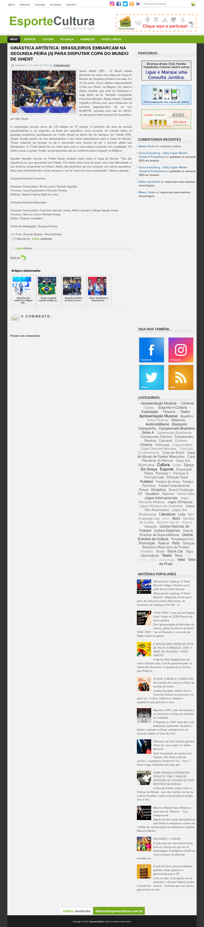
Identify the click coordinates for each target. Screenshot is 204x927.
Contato (71, 5)
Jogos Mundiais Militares (164, 500)
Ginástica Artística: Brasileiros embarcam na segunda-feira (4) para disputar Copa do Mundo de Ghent (69, 53)
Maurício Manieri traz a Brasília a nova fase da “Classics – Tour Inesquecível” (172, 811)
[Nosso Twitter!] (152, 389)
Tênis (179, 555)
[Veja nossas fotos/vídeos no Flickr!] (138, 5)
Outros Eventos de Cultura (165, 536)
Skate (160, 551)
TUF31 (142, 560)
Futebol (146, 481)
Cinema (146, 444)
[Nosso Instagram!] (181, 362)
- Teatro (184, 411)
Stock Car (175, 551)
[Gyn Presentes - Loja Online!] (166, 128)
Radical (163, 542)
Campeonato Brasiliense (174, 432)
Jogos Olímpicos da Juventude (161, 506)
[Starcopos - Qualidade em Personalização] (166, 104)
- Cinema (186, 403)
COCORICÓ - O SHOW (166, 839)
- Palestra (168, 411)
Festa (148, 472)
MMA (166, 518)
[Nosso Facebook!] (152, 362)
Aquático (186, 415)
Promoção (87, 39)
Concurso (162, 444)
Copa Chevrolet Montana (158, 448)
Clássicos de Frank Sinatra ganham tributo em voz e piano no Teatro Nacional (173, 745)
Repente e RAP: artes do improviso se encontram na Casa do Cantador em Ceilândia (173, 713)
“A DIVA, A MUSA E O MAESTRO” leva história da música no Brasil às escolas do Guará (173, 682)
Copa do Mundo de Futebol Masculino (166, 454)
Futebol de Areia (168, 481)
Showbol (147, 551)
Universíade (167, 560)
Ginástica (158, 489)
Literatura (167, 513)
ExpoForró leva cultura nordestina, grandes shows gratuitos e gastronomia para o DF (173, 870)
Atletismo (178, 419)
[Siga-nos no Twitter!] (125, 5)
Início (11, 5)
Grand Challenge (181, 489)
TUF (188, 555)
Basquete (179, 423)
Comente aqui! (62, 65)
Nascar (187, 522)
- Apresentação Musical (157, 403)
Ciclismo (181, 440)
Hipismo (168, 493)
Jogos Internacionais (161, 497)
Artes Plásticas (158, 420)
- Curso (148, 407)
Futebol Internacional (174, 485)
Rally (176, 542)
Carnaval (165, 440)
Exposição (184, 468)
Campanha (147, 428)
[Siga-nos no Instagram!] (112, 5)
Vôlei (181, 559)
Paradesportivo (182, 538)
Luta (181, 513)
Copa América (182, 444)
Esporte (25, 5)
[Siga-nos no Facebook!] (119, 5)
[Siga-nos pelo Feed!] (132, 5)
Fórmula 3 (180, 472)
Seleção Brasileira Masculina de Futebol (168, 544)
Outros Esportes (167, 530)
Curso (177, 465)
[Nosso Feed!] (181, 389)
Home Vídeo (186, 493)
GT (140, 493)
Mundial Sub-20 (168, 522)
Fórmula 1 (163, 472)
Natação (150, 526)
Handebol (152, 493)
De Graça (55, 5)
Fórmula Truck (177, 476)
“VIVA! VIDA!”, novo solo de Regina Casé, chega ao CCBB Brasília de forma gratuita (173, 616)
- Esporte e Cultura (172, 407)
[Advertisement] (166, 228)
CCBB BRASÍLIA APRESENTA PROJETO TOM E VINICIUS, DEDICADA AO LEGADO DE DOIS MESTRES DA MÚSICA (173, 778)
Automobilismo (157, 423)
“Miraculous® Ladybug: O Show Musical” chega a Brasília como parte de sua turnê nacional (171, 585)
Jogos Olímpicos (180, 501)
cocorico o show (170, 146)
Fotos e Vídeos (111, 39)
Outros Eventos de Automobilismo (166, 532)
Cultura (40, 5)
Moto (176, 518)
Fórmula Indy (154, 476)
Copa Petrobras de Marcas (168, 458)
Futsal (143, 489)
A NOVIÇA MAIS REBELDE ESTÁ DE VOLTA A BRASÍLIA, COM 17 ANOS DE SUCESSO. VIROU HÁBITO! (173, 649)
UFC (153, 560)
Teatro (167, 555)
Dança (188, 464)
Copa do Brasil (173, 452)
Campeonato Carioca (156, 436)
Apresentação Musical (158, 415)
